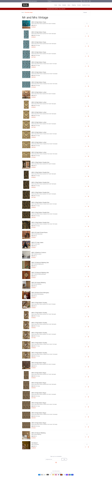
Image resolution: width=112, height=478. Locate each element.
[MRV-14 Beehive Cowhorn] (26, 255)
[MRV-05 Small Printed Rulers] (26, 235)
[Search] (81, 1)
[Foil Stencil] (26, 445)
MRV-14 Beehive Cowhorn (39, 252)
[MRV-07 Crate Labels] (26, 245)
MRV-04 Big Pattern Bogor (39, 362)
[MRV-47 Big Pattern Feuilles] (26, 305)
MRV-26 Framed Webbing (39, 282)
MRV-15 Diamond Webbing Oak (40, 262)
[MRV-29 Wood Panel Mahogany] (26, 295)
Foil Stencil (35, 443)
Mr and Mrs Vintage (28, 12)
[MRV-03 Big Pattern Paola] (26, 24)
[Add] (88, 26)
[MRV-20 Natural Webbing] (26, 435)
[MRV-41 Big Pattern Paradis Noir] (26, 165)
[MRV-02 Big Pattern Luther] (26, 94)
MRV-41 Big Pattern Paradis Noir (40, 162)
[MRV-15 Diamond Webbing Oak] (26, 265)
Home (23, 12)
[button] (56, 462)
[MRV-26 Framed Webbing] (26, 285)
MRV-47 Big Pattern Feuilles (39, 302)
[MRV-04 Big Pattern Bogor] (26, 365)
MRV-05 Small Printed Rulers (39, 232)
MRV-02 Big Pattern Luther (39, 92)
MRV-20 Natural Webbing (39, 433)
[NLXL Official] (25, 5)
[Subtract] (85, 26)
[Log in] (90, 1)
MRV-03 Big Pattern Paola (39, 22)
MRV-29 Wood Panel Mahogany (40, 292)
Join (64, 459)
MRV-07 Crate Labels (37, 242)
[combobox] (64, 1)
